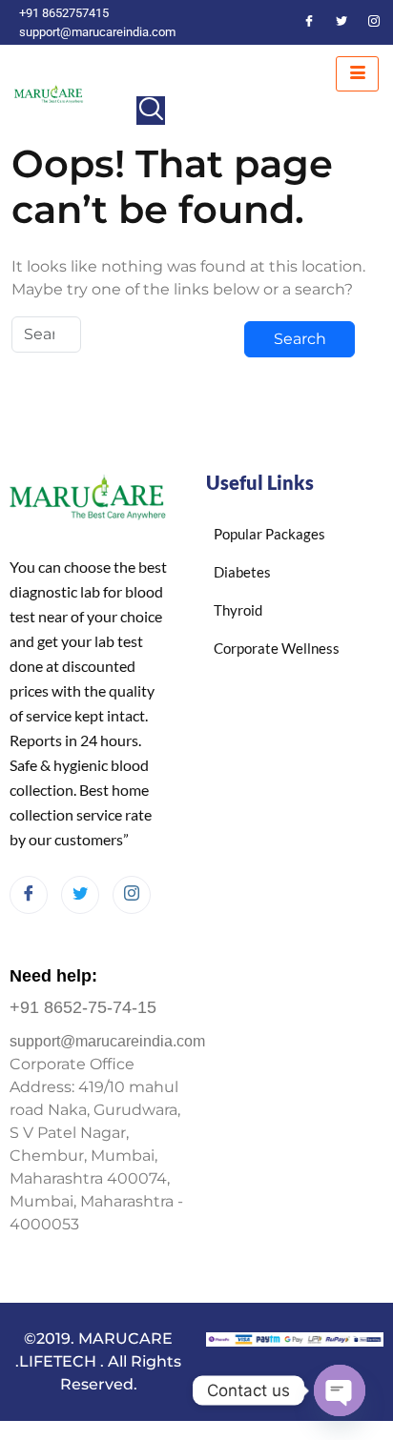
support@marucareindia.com (107, 1041)
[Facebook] (309, 23)
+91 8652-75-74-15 (83, 1007)
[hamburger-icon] (357, 73)
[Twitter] (341, 23)
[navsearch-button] (150, 110)
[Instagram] (374, 23)
